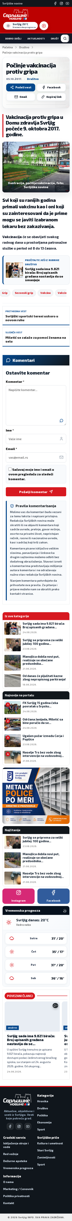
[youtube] (27, 1126)
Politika (42, 1115)
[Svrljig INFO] (15, 14)
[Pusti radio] (43, 25)
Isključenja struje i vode (16, 1145)
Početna (7, 47)
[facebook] (10, 1126)
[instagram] (19, 1126)
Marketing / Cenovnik (18, 1189)
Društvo (56, 38)
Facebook (54, 87)
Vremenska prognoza (18, 1168)
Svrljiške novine (12, 3)
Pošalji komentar (33, 492)
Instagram (18, 900)
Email (23, 96)
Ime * (10, 430)
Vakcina (45, 292)
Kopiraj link (54, 96)
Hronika (42, 1101)
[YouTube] (67, 3)
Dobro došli (13, 38)
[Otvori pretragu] (65, 38)
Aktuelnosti (36, 38)
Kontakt (8, 1203)
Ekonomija (44, 1122)
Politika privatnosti (16, 1196)
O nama (8, 1182)
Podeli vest (23, 87)
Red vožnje (10, 1154)
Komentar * (15, 381)
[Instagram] (61, 3)
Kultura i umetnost (50, 1143)
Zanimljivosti (46, 1157)
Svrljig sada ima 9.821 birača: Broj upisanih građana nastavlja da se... (31, 1040)
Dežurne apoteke (15, 1161)
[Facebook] (55, 3)
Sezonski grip (24, 292)
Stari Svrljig (45, 1150)
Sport (41, 1129)
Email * (11, 449)
